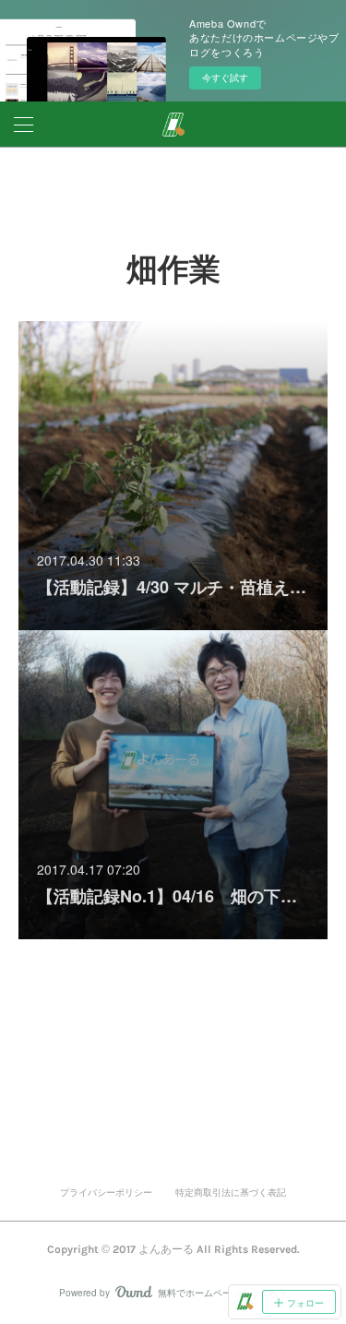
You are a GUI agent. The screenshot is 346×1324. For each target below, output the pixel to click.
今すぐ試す (225, 77)
